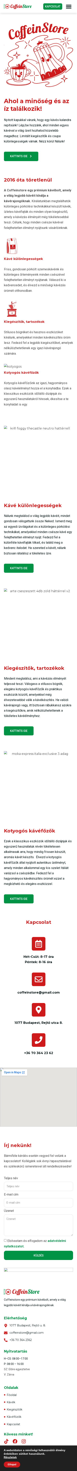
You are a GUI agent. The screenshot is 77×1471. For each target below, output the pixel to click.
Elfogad (12, 1464)
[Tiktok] (6, 1441)
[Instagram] (23, 1441)
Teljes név (11, 1178)
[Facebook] (15, 1441)
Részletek (10, 1457)
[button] (68, 6)
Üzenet (9, 1211)
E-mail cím (11, 1194)
